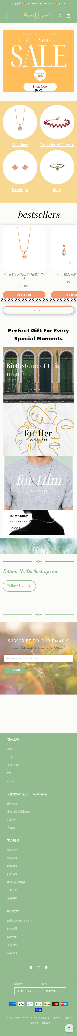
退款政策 (57, 1017)
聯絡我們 (12, 936)
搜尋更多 (12, 952)
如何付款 (12, 849)
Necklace (20, 144)
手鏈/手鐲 (13, 765)
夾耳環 (11, 827)
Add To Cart (24, 294)
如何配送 (12, 857)
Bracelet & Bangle (57, 144)
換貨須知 (12, 874)
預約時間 (12, 898)
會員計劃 (12, 890)
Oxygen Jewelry (21, 1017)
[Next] (67, 61)
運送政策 (46, 1023)
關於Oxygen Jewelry (19, 920)
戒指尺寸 (12, 819)
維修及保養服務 (16, 882)
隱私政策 (69, 1017)
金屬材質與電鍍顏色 (19, 811)
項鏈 (9, 749)
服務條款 (34, 1023)
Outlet (11, 781)
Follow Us (15, 586)
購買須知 (12, 865)
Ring (57, 189)
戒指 (9, 773)
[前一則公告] (7, 4)
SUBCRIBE (15, 670)
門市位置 (12, 928)
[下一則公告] (70, 4)
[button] (7, 16)
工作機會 (12, 944)
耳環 (9, 757)
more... (38, 310)
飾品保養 (12, 803)
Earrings (20, 189)
